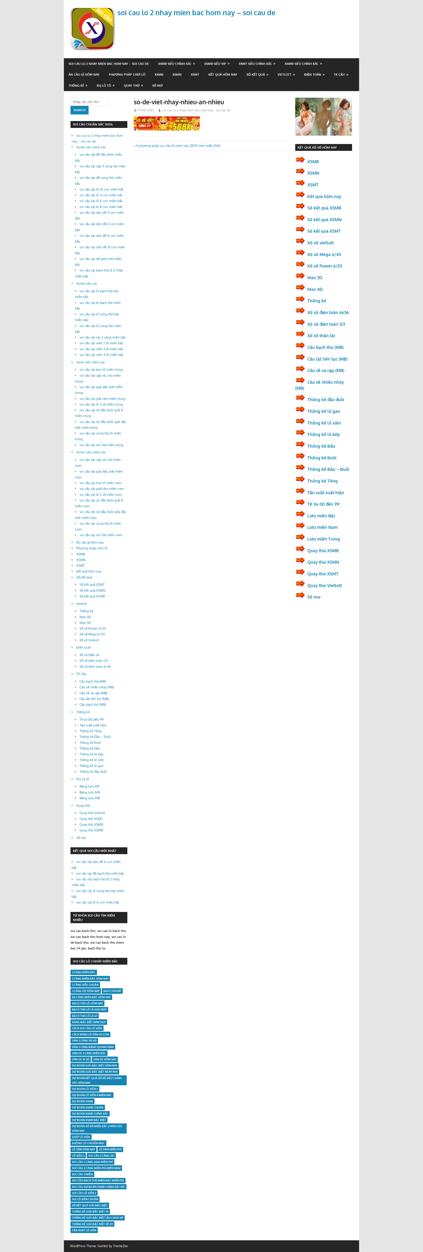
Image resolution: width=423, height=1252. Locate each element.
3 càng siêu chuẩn (85, 984)
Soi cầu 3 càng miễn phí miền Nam (96, 1168)
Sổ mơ (157, 85)
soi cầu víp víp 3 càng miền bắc (103, 337)
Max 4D (85, 617)
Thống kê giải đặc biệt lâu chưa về (97, 1217)
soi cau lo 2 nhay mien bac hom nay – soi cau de (196, 12)
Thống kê (76, 85)
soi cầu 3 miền (82, 1174)
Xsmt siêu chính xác (255, 64)
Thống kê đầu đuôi (93, 771)
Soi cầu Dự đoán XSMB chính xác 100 (98, 1186)
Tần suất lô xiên (84, 1230)
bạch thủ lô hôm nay (87, 1003)
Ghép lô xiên (81, 1137)
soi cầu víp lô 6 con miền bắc (101, 201)
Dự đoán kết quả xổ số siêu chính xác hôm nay (97, 1080)
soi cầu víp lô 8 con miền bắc (101, 207)
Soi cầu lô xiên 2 (84, 1193)
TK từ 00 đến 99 (92, 719)
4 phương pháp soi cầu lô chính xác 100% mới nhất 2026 (178, 146)
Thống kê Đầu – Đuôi (95, 737)
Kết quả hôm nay (222, 74)
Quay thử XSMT (91, 819)
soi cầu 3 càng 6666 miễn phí (92, 1162)
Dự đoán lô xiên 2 (85, 1089)
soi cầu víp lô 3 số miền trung (101, 404)
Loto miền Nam (322, 527)
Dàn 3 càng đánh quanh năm (93, 1047)
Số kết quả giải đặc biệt (90, 1205)
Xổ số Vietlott (89, 640)
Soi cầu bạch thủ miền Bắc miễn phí (98, 1180)
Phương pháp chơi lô (127, 74)
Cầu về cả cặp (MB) (93, 693)
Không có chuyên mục (88, 1143)
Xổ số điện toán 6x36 (328, 312)
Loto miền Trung (323, 538)
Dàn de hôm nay (104, 1059)
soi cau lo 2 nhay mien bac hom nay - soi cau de (196, 110)
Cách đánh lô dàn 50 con (90, 1034)
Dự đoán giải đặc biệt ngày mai (95, 1071)
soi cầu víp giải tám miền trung (102, 399)
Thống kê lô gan (92, 766)
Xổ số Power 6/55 (93, 628)
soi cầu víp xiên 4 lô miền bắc (102, 355)
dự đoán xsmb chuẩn (87, 1107)
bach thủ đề (112, 991)
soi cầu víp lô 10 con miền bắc (102, 189)
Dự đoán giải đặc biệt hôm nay (94, 1065)
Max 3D (85, 623)
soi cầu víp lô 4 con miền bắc (101, 195)
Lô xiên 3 (78, 1155)
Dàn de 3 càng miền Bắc (89, 1053)
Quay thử (132, 85)
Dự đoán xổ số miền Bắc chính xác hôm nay (97, 1128)
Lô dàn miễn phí (110, 1149)
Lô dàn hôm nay (83, 1149)
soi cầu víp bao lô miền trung (101, 369)
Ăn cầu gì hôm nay (84, 74)
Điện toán (312, 74)
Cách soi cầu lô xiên (87, 1028)
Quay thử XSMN (91, 824)
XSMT (195, 74)
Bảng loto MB (90, 798)
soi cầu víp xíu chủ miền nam (101, 535)
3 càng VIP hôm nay (85, 991)
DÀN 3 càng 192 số (84, 1040)
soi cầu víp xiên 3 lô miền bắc (101, 349)
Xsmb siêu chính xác (175, 64)
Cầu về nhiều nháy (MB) (97, 687)
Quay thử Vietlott (92, 813)
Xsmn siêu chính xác (302, 64)
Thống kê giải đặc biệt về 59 (92, 1224)
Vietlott (284, 74)
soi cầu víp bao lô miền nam (100, 483)
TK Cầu (339, 74)
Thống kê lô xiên (92, 760)
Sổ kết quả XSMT (92, 584)
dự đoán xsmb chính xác (90, 1113)
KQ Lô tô (104, 85)
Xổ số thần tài (90, 655)
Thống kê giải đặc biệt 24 (90, 1211)
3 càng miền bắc (83, 972)
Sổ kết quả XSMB (92, 596)
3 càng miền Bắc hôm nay (90, 978)
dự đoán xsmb (82, 1101)
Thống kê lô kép (91, 754)
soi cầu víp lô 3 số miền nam (101, 494)
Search (79, 110)
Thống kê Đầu (90, 748)
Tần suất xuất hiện (93, 725)
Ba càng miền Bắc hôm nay (91, 997)
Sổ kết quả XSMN (92, 590)
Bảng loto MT (90, 786)
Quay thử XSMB (91, 830)
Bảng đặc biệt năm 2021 (89, 1022)
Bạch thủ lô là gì (84, 1016)
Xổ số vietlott (320, 242)
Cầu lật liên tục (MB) (94, 699)
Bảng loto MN (90, 792)
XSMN (177, 74)
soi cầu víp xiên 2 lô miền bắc (101, 343)
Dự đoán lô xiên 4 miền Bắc (92, 1095)
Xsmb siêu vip (215, 64)
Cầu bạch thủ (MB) (93, 681)
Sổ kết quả (256, 74)
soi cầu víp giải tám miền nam (102, 489)
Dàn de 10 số (80, 1059)
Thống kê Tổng (91, 731)
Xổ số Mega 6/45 (92, 634)
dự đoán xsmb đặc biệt (89, 1120)
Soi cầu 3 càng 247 (101, 1155)
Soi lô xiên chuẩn (85, 1199)
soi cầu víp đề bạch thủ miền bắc (100, 873)
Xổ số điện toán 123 (94, 661)
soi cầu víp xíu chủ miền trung (101, 445)
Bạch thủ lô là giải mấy (89, 1009)
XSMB (159, 74)
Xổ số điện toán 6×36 (95, 666)
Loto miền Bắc (321, 515)
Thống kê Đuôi (90, 743)
